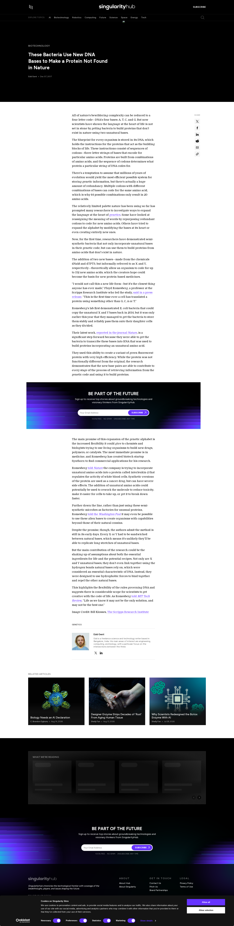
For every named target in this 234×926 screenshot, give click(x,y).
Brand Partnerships (159, 890)
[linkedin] (101, 653)
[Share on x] (197, 121)
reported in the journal (116, 332)
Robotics (76, 17)
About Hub (124, 883)
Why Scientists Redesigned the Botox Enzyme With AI (174, 716)
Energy (134, 17)
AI (50, 17)
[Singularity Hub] (117, 7)
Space (124, 17)
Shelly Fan (95, 721)
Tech (143, 17)
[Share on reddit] (197, 141)
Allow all (206, 902)
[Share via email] (197, 147)
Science (113, 17)
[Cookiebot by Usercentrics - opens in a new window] (23, 921)
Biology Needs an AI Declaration (50, 717)
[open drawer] (31, 7)
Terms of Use (186, 886)
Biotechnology (61, 17)
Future (102, 17)
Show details (146, 920)
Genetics (77, 624)
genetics (115, 214)
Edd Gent (32, 76)
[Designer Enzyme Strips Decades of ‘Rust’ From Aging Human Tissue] (117, 701)
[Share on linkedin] (197, 134)
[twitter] (96, 653)
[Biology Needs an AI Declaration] (56, 701)
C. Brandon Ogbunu (39, 721)
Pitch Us (154, 886)
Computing (90, 17)
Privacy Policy (186, 883)
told (95, 468)
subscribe (199, 6)
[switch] (83, 920)
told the (104, 514)
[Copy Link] (197, 154)
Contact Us (155, 883)
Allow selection (206, 910)
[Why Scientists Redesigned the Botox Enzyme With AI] (178, 701)
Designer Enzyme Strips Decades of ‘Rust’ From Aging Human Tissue (116, 716)
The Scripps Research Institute (128, 612)
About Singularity (127, 886)
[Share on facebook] (197, 128)
